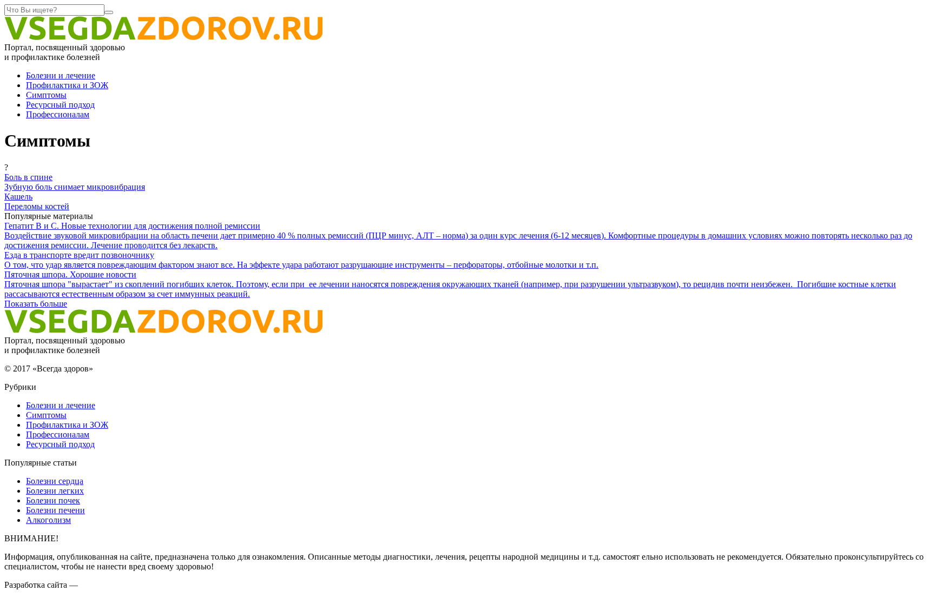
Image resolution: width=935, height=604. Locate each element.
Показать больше (35, 303)
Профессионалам (57, 114)
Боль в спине (28, 177)
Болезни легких (55, 490)
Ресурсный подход (60, 104)
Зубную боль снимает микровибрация (74, 186)
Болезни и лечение (60, 75)
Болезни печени (55, 510)
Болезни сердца (54, 481)
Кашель (18, 196)
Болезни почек (53, 500)
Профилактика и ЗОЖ (67, 85)
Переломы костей (36, 206)
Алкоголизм (48, 520)
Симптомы (46, 94)
